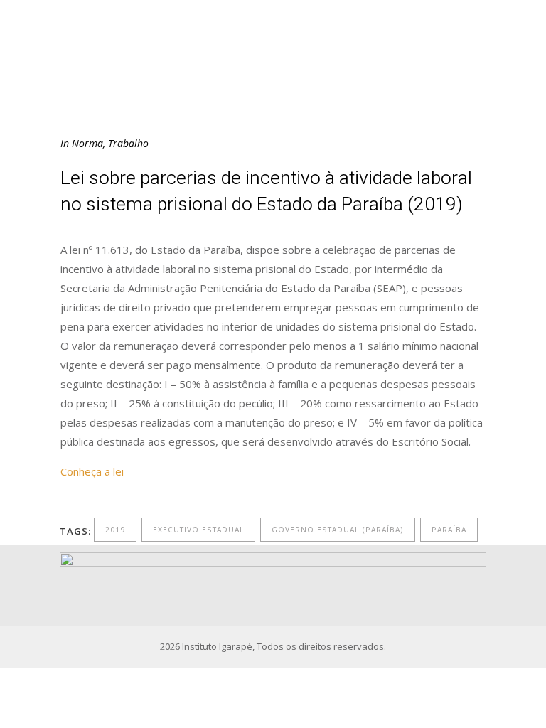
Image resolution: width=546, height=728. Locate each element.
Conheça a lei (92, 471)
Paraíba (449, 530)
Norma (87, 143)
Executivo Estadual (198, 530)
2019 (115, 530)
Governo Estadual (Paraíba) (338, 530)
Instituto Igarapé (217, 646)
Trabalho (128, 143)
